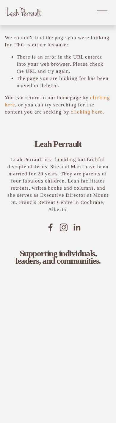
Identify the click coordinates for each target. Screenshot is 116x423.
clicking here (86, 112)
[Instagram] (63, 227)
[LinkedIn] (77, 227)
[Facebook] (50, 227)
